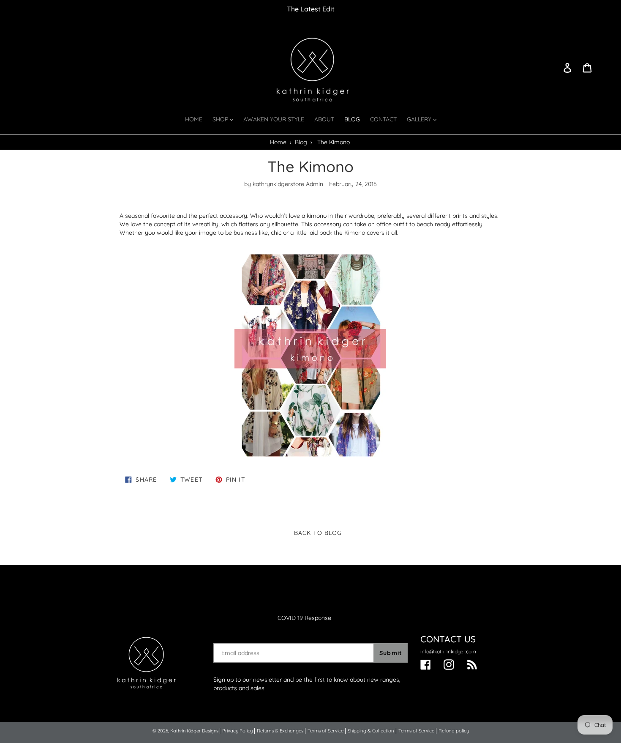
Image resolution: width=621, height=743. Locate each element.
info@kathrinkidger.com (448, 651)
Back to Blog (317, 533)
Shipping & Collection (371, 731)
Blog (301, 142)
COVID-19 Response (304, 618)
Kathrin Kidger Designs (194, 731)
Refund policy (454, 731)
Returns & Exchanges (280, 731)
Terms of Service (325, 731)
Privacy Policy (237, 731)
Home (278, 142)
